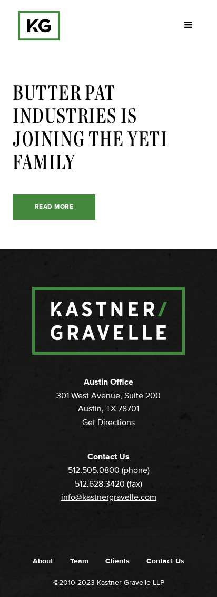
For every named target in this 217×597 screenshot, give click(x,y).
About (43, 561)
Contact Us (165, 561)
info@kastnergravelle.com (108, 497)
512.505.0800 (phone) (109, 470)
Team (79, 561)
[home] (36, 25)
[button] (188, 25)
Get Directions (108, 422)
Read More (54, 207)
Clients (117, 561)
